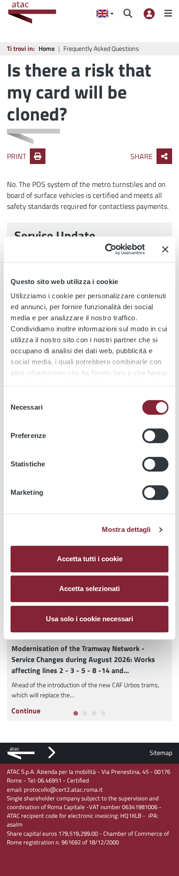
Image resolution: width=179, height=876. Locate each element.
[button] (105, 14)
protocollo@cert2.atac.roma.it (63, 789)
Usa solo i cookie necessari (89, 619)
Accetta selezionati (89, 588)
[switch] (155, 435)
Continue (25, 710)
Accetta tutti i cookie (90, 559)
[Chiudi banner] (165, 249)
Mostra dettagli (126, 529)
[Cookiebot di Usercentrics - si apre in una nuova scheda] (108, 249)
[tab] (75, 713)
